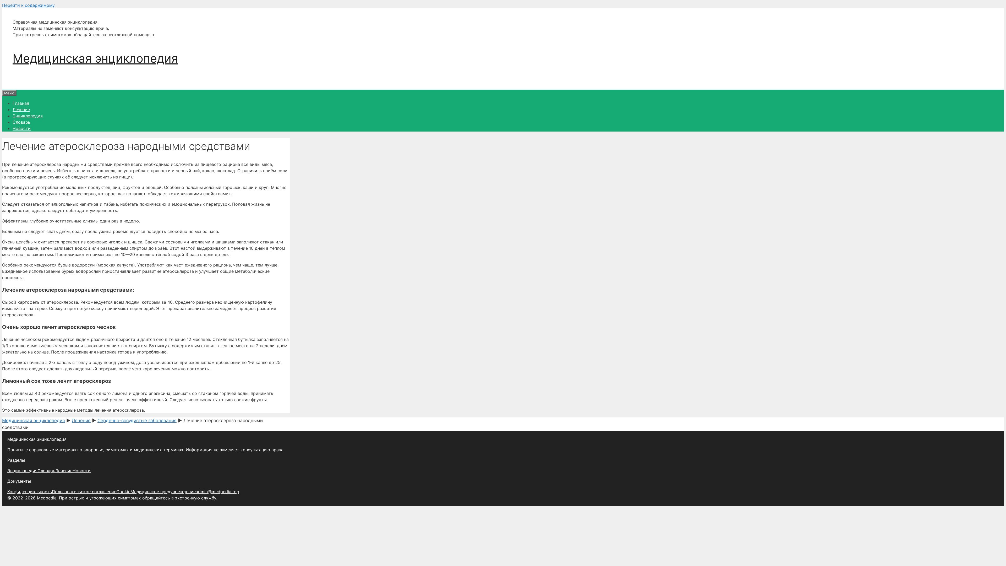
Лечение (21, 109)
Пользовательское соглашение (84, 491)
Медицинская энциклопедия (95, 58)
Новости (22, 128)
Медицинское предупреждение (163, 491)
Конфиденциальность (29, 491)
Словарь (21, 122)
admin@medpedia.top (217, 491)
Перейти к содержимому (28, 5)
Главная (21, 103)
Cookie (123, 491)
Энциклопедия (28, 115)
